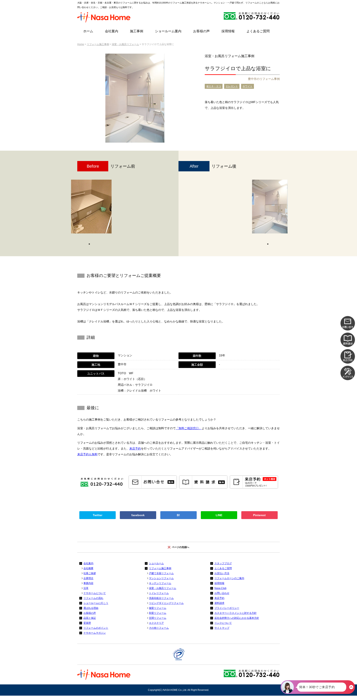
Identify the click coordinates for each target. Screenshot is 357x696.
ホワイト (247, 86)
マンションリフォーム (161, 578)
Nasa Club (220, 588)
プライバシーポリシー (226, 608)
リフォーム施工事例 (98, 44)
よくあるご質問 (258, 31)
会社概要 (88, 568)
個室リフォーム (157, 608)
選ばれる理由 (90, 608)
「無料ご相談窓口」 (189, 428)
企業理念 (88, 578)
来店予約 (135, 448)
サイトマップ (221, 627)
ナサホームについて (94, 593)
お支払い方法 (221, 573)
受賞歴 (87, 622)
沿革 (85, 588)
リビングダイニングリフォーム (166, 603)
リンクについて (223, 622)
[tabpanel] (91, 209)
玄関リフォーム (157, 618)
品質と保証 (89, 618)
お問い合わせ (221, 593)
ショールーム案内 (168, 31)
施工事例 (136, 31)
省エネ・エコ (213, 86)
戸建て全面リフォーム (161, 573)
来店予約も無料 (87, 454)
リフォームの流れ (93, 598)
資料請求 (219, 603)
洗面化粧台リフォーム (161, 598)
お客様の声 (201, 31)
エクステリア (156, 622)
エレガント (232, 86)
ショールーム (156, 563)
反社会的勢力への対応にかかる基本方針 (236, 618)
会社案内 (111, 31)
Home (80, 44)
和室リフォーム (157, 613)
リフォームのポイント (95, 627)
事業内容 (88, 583)
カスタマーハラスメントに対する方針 (235, 613)
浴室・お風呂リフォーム (125, 44)
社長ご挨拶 (89, 573)
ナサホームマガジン (94, 632)
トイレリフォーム (159, 593)
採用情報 (228, 31)
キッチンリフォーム (160, 583)
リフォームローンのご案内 (229, 578)
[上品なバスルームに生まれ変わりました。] (269, 206)
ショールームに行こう (95, 603)
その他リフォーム (159, 627)
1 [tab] (89, 244)
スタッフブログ (223, 563)
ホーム (88, 31)
